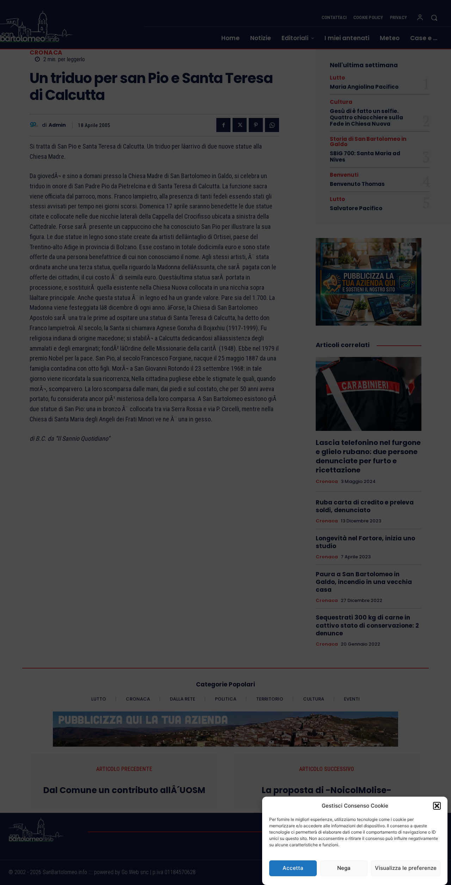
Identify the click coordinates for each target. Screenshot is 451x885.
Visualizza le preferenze (406, 868)
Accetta (293, 868)
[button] (436, 805)
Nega (344, 868)
